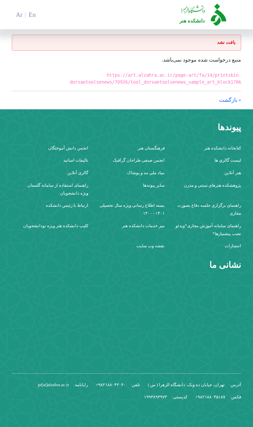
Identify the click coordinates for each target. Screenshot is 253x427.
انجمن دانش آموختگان (68, 148)
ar (19, 14)
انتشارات (233, 245)
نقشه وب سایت (150, 245)
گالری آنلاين (77, 172)
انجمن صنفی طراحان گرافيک (139, 160)
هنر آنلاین (232, 172)
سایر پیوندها (154, 185)
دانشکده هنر (192, 20)
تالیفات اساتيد (75, 160)
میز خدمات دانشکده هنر (143, 225)
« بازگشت (230, 100)
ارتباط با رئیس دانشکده (67, 205)
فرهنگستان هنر (151, 148)
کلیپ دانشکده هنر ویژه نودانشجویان (55, 225)
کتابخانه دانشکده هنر (222, 148)
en (32, 14)
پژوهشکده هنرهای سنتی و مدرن (212, 185)
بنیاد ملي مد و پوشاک (146, 172)
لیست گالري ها (227, 160)
